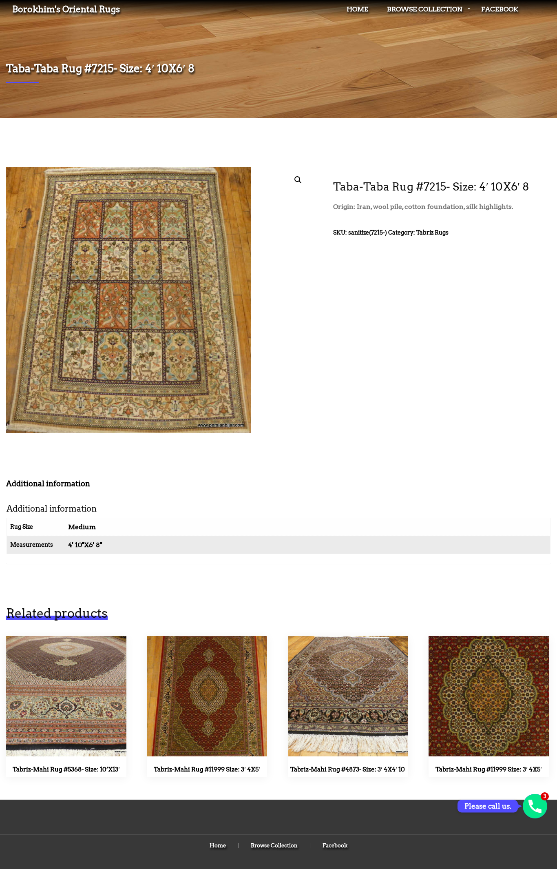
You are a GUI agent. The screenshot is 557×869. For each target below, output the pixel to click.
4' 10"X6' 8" (85, 545)
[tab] (54, 483)
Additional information (48, 483)
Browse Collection (424, 9)
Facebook (499, 9)
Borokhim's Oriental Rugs (66, 9)
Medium (82, 527)
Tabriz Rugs (432, 232)
